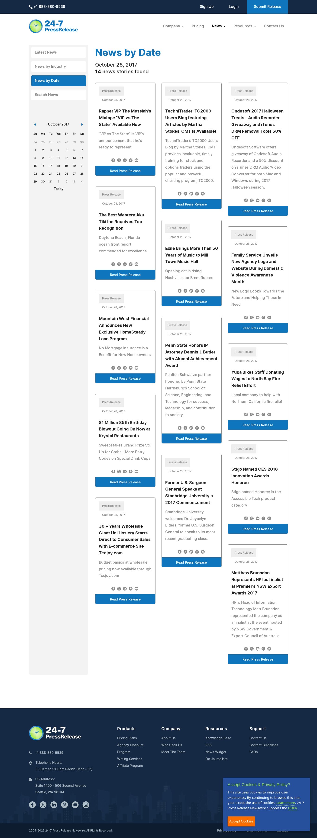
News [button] (217, 26)
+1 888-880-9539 (48, 7)
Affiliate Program (130, 765)
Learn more (285, 802)
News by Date (47, 81)
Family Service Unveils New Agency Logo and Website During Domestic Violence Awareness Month (257, 268)
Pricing (198, 26)
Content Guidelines (263, 745)
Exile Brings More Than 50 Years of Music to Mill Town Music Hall (191, 255)
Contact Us (274, 26)
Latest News (46, 52)
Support (257, 729)
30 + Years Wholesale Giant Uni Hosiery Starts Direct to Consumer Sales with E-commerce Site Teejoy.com (125, 539)
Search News (46, 95)
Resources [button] (243, 26)
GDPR (292, 808)
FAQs (253, 752)
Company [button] (172, 26)
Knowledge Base (218, 738)
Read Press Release (125, 171)
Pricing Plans (127, 738)
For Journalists (216, 759)
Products (126, 729)
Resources (216, 729)
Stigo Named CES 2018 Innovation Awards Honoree (254, 476)
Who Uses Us (171, 745)
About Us (168, 738)
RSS (208, 745)
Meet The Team (173, 752)
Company (170, 729)
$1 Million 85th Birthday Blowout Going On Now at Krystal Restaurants (124, 429)
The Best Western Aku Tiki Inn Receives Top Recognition (121, 222)
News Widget (215, 752)
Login (234, 7)
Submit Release (267, 7)
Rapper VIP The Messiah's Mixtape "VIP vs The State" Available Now (125, 118)
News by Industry (50, 66)
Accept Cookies (241, 821)
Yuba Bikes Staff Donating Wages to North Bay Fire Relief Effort (257, 379)
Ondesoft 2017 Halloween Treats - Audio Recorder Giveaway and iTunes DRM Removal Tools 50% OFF (257, 124)
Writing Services (129, 759)
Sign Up (207, 7)
